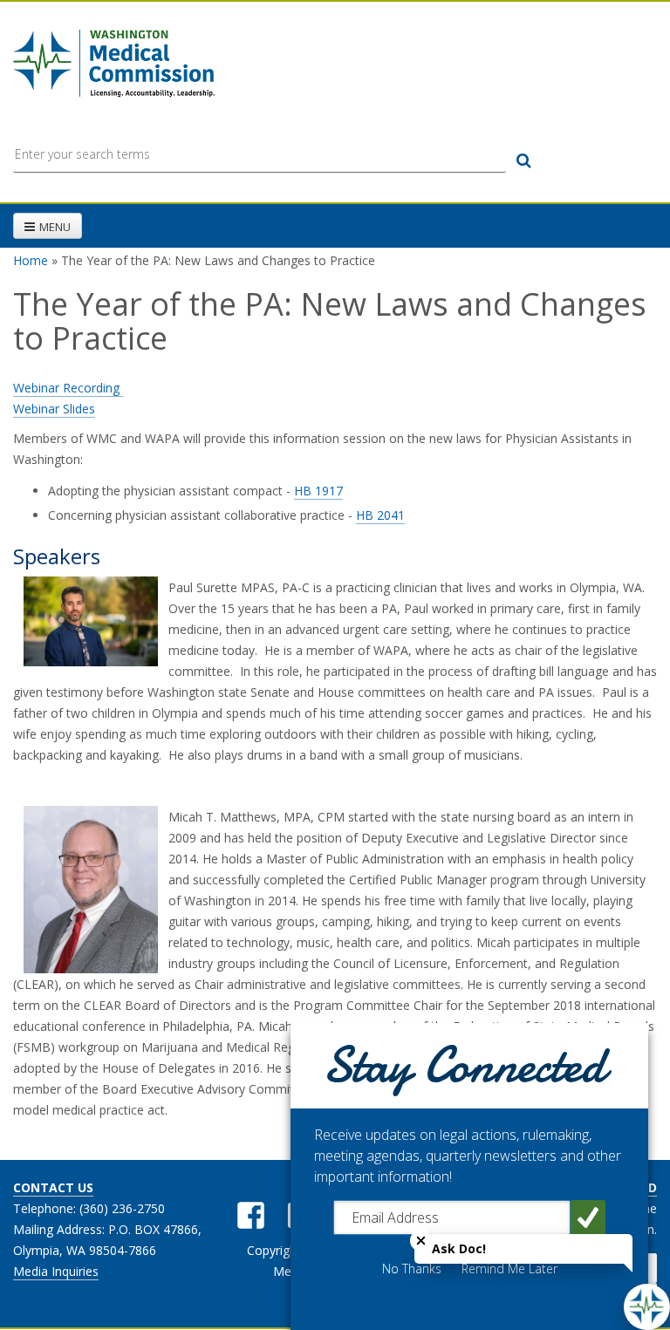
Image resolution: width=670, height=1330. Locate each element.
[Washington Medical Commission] (114, 63)
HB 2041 (380, 515)
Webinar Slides (54, 408)
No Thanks (411, 1269)
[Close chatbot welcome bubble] (421, 1241)
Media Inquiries (56, 1271)
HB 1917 (318, 490)
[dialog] (469, 1176)
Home (30, 260)
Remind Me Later (509, 1269)
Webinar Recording (68, 387)
